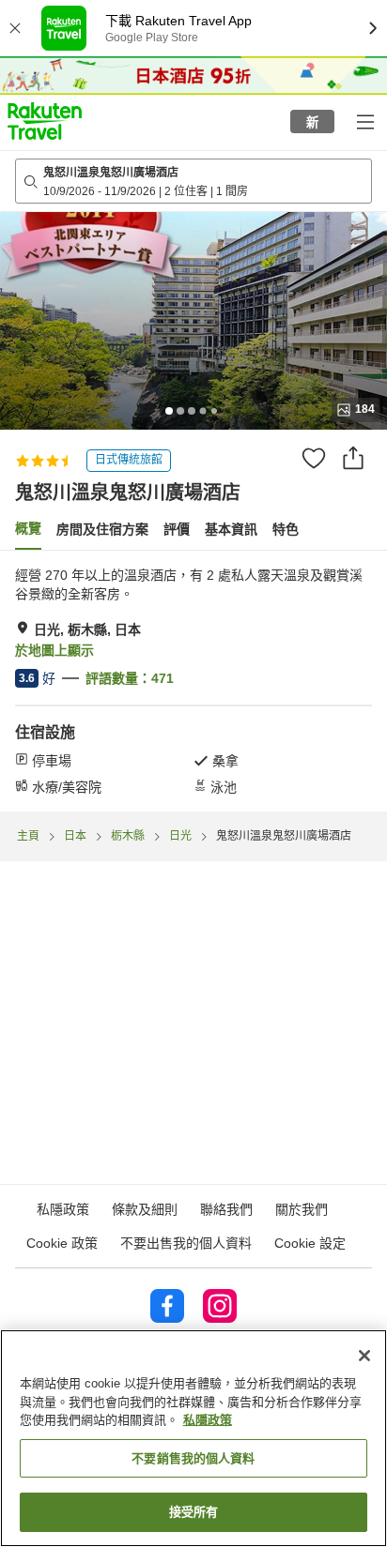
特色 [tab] (285, 529)
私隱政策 (207, 1420)
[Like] (314, 458)
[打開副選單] (364, 121)
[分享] (353, 458)
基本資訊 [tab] (231, 529)
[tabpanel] (193, 681)
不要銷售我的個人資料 (193, 1458)
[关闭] (364, 1355)
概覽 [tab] (28, 528)
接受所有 (194, 1512)
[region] (193, 1438)
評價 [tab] (176, 529)
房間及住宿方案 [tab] (102, 529)
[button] (45, 121)
